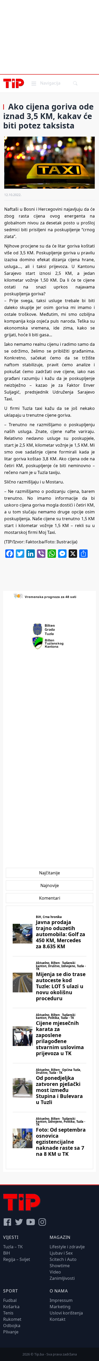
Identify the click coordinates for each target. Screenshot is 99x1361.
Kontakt (57, 1319)
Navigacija (45, 83)
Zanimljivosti (62, 1278)
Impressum (61, 1300)
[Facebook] (7, 1222)
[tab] (49, 873)
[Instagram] (42, 1222)
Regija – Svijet (16, 1259)
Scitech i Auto (63, 1259)
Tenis (8, 1313)
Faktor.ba (35, 542)
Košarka (11, 1307)
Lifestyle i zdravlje (67, 1247)
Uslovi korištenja (66, 1313)
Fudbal (10, 1300)
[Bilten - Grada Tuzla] (49, 629)
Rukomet (12, 1319)
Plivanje (10, 1332)
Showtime (60, 1266)
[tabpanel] (49, 1037)
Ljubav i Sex (61, 1253)
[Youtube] (30, 1222)
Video (55, 1272)
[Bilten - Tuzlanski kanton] (49, 643)
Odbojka (11, 1325)
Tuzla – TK (13, 1247)
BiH (6, 1253)
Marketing (60, 1307)
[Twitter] (19, 1222)
